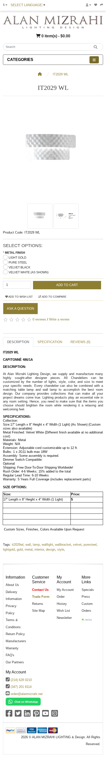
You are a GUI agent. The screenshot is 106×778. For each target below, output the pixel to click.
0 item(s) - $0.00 (55, 36)
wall (28, 544)
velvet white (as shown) (29, 272)
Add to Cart (67, 285)
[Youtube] (45, 715)
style (60, 549)
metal (29, 549)
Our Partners (15, 662)
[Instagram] (54, 715)
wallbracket (63, 544)
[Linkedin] (27, 715)
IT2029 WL (60, 74)
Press (86, 596)
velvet (77, 544)
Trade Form (41, 596)
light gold (17, 257)
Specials (88, 590)
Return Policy (15, 634)
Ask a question (20, 308)
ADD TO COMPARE (53, 296)
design (50, 549)
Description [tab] (18, 342)
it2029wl (17, 544)
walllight (47, 544)
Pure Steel (18, 262)
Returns (37, 604)
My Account (65, 590)
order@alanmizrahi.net (27, 694)
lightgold (9, 549)
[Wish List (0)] (95, 5)
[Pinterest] (36, 715)
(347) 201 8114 (21, 687)
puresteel (90, 544)
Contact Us (40, 590)
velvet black (19, 267)
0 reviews (39, 319)
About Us (12, 585)
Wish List (63, 610)
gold (20, 549)
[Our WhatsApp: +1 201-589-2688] (23, 701)
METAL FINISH (15, 252)
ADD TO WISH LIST (20, 296)
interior (39, 549)
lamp (36, 544)
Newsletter (64, 618)
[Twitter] (18, 715)
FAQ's (10, 655)
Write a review (59, 319)
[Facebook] (9, 715)
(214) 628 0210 (21, 680)
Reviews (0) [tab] (80, 342)
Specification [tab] (49, 342)
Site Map (38, 610)
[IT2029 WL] (53, 198)
